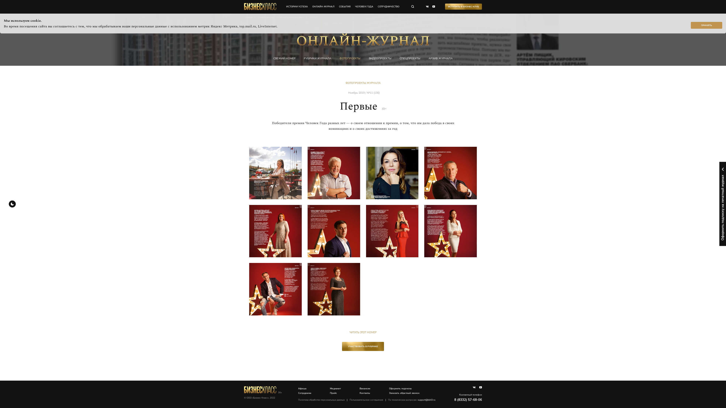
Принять (706, 25)
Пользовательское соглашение (366, 399)
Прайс (333, 393)
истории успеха (297, 6)
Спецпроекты (410, 58)
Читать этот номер (363, 332)
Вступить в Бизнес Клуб (463, 6)
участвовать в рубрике (363, 346)
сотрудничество (388, 6)
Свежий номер (284, 58)
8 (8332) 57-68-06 (468, 400)
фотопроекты (350, 58)
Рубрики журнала (317, 58)
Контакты (365, 393)
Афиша (302, 388)
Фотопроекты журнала (363, 83)
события (345, 6)
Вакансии (365, 388)
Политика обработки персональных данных (321, 399)
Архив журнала (441, 58)
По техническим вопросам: (411, 399)
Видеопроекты (380, 58)
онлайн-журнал (323, 6)
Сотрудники (304, 393)
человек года (364, 6)
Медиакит (335, 388)
